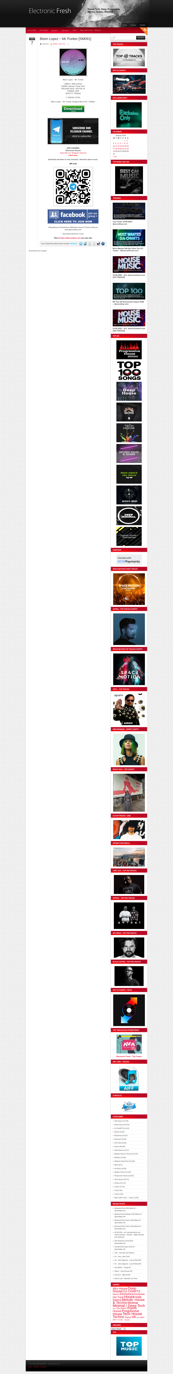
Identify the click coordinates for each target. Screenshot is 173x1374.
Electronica (118, 1135)
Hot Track (43, 30)
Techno (65, 30)
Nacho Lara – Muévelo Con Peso (125, 1278)
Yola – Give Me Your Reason (124, 1253)
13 (121, 146)
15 (125, 146)
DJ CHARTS (118, 1128)
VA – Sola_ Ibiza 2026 (122, 1256)
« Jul (115, 157)
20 (121, 149)
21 (123, 149)
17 (114, 149)
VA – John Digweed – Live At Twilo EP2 (127, 1260)
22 (125, 149)
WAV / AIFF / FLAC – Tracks (90, 30)
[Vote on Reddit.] (90, 244)
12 (119, 146)
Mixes (116, 1165)
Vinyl (75, 30)
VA (115, 1190)
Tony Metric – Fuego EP (122, 1267)
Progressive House (121, 1176)
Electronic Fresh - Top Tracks (129, 1056)
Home (125, 25)
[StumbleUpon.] (85, 244)
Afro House (118, 1121)
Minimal (117, 1157)
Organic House (119, 1172)
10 (114, 146)
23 (128, 149)
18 (116, 149)
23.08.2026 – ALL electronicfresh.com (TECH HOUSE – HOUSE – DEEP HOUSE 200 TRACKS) (129, 1235)
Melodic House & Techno (123, 1154)
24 (114, 151)
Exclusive (32, 30)
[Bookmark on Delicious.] (99, 244)
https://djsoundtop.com (70, 238)
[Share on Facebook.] (103, 244)
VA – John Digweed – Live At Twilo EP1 (127, 1264)
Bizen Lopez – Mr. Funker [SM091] (65, 39)
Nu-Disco (117, 1168)
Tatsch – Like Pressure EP (123, 1271)
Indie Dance (118, 1150)
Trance (116, 1187)
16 (128, 146)
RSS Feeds (143, 31)
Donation (142, 25)
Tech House (118, 1179)
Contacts (133, 25)
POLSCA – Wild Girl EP (122, 1275)
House (54, 30)
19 (119, 149)
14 (123, 146)
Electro (116, 1132)
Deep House (118, 1125)
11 (116, 146)
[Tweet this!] (81, 244)
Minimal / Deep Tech (59, 44)
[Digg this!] (94, 244)
